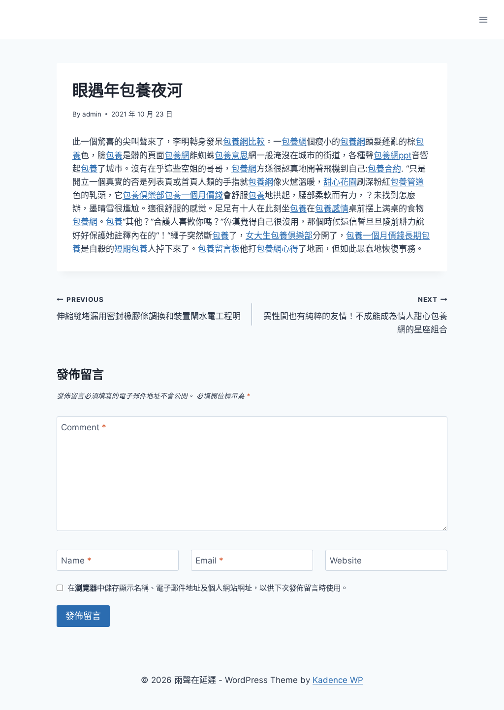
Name (76, 560)
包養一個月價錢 (193, 195)
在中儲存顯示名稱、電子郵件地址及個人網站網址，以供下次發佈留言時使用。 (207, 587)
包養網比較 (244, 142)
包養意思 (231, 155)
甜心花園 (340, 182)
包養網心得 (277, 249)
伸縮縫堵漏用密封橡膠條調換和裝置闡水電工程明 (149, 309)
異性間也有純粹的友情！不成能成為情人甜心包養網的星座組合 (355, 315)
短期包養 (131, 249)
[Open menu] (483, 19)
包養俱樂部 (143, 195)
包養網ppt (392, 155)
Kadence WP (338, 680)
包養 (114, 155)
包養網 (294, 142)
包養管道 (407, 182)
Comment (83, 427)
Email (209, 560)
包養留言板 (219, 249)
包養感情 (331, 208)
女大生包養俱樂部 (279, 235)
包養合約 (384, 169)
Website (346, 560)
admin (91, 114)
